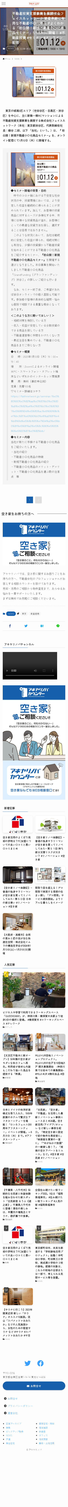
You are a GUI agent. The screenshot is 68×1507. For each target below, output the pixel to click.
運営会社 (13, 1413)
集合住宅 (10, 1443)
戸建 (8, 1439)
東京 (24, 613)
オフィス (43, 1435)
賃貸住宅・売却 (46, 1423)
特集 (8, 1427)
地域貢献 (43, 1439)
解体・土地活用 (46, 1443)
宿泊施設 (43, 1427)
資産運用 (34, 613)
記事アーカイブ (13, 1423)
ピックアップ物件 (14, 1431)
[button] (3, 3)
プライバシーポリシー (20, 1406)
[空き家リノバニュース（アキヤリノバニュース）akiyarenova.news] (34, 3)
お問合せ (13, 1398)
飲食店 (42, 1431)
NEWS (11, 48)
